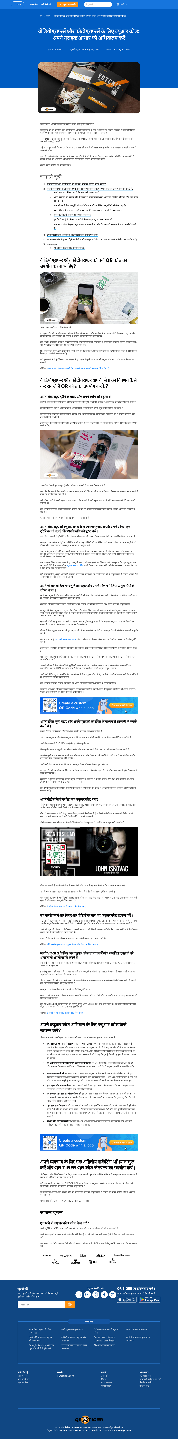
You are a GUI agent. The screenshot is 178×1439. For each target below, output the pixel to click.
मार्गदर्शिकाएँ (23, 1372)
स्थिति (103, 1379)
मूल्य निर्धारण (106, 1386)
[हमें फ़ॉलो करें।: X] (112, 1294)
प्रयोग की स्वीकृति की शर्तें (150, 1379)
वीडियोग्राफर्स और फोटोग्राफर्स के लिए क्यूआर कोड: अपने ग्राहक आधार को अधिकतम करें (90, 16)
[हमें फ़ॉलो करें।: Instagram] (95, 1294)
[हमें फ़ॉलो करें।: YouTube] (87, 1294)
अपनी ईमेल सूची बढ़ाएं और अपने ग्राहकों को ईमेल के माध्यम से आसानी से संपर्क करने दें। (89, 210)
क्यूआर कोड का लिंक (75, 565)
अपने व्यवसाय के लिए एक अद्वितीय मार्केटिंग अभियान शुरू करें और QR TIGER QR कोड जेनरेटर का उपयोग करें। (92, 239)
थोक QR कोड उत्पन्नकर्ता (136, 1329)
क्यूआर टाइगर (86, 1043)
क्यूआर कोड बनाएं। (69, 4)
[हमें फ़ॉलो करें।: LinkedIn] (78, 1294)
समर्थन (60, 1372)
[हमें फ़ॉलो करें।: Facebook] (104, 1294)
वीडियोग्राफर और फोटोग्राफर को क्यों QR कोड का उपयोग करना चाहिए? (76, 184)
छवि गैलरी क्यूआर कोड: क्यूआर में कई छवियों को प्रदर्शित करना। (72, 944)
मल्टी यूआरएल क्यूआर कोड (72, 1329)
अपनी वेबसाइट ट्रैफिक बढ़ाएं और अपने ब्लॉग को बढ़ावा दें (76, 192)
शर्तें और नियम (145, 1375)
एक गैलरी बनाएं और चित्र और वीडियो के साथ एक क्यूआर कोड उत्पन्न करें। (84, 219)
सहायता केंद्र (23, 1382)
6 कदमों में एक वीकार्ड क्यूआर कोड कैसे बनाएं (65, 1012)
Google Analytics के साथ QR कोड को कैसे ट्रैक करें (41, 1347)
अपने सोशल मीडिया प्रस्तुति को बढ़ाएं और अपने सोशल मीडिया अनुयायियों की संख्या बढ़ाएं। (90, 205)
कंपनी (103, 1372)
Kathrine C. (57, 49)
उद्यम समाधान (106, 1382)
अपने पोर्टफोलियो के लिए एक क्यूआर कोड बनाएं (72, 214)
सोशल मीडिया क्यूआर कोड (65, 639)
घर (41, 16)
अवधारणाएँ (144, 1372)
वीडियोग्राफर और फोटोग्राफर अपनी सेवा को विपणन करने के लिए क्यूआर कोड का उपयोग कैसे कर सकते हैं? (90, 188)
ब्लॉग (48, 16)
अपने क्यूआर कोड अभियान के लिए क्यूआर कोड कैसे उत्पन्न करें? (72, 235)
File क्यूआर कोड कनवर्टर (104, 1345)
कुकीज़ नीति (144, 1386)
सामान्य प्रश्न (52, 244)
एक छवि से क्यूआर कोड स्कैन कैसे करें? (69, 248)
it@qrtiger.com (65, 1375)
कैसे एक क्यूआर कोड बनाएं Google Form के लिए (104, 1339)
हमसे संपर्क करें (24, 1379)
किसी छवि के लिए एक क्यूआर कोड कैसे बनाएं (40, 1339)
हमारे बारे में (105, 1375)
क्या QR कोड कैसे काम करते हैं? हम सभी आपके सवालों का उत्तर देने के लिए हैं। (78, 368)
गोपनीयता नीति (146, 1382)
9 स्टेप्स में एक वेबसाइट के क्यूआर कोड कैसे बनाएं (66, 906)
